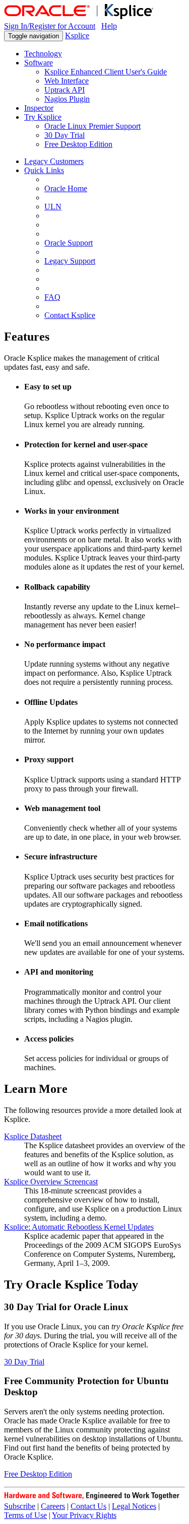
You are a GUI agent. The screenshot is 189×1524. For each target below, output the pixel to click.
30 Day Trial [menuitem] (64, 135)
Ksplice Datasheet (32, 1136)
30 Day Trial (24, 1361)
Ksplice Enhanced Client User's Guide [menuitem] (105, 71)
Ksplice (77, 35)
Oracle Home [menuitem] (65, 188)
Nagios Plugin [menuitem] (67, 99)
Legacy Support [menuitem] (69, 261)
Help (109, 26)
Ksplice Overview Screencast (51, 1181)
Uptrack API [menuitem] (64, 90)
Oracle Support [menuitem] (68, 242)
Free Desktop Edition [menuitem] (78, 144)
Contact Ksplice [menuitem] (69, 315)
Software (38, 62)
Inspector (38, 108)
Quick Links (44, 170)
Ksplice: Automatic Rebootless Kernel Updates (79, 1227)
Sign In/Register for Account (49, 26)
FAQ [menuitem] (52, 297)
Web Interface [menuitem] (66, 80)
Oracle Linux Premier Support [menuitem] (92, 126)
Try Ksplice (42, 117)
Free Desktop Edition (38, 1474)
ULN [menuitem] (52, 206)
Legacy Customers (54, 161)
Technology (43, 53)
